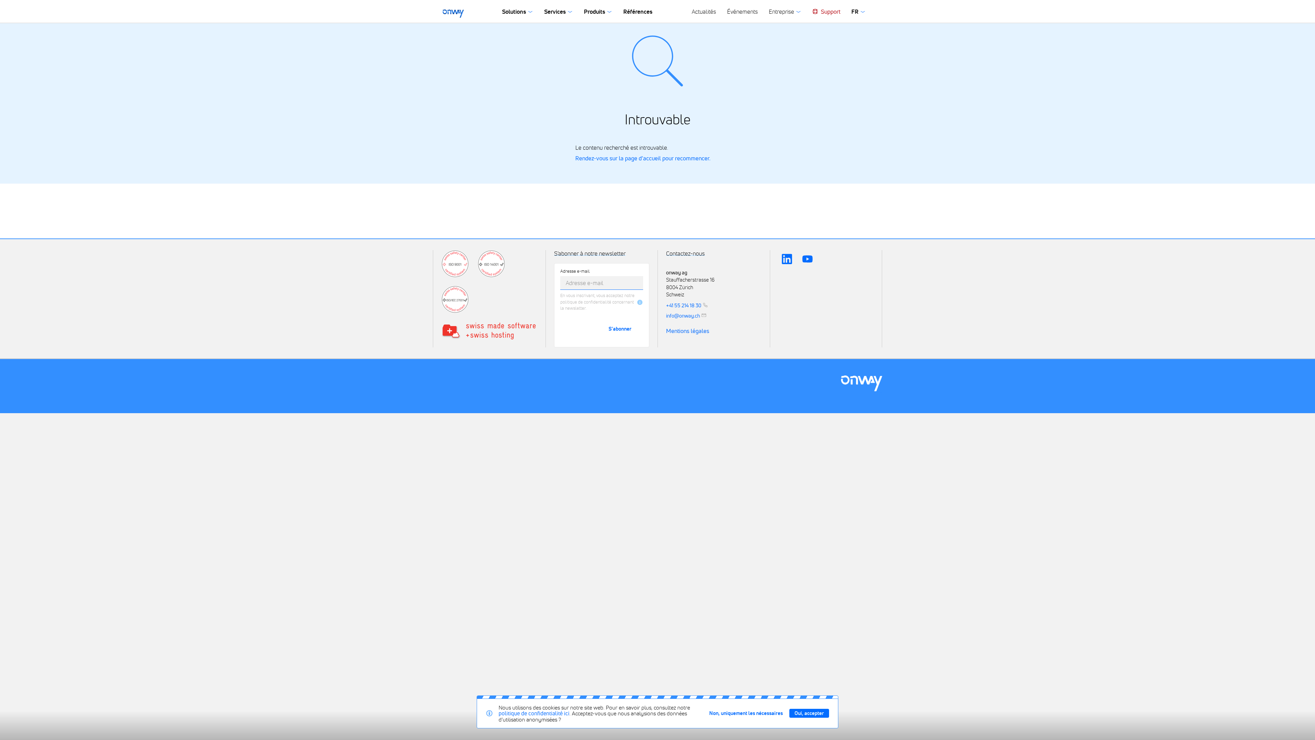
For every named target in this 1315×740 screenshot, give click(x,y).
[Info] (640, 302)
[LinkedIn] (787, 259)
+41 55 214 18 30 (683, 305)
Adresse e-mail (575, 271)
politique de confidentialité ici (534, 713)
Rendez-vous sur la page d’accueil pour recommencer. (643, 158)
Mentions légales (687, 331)
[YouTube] (807, 259)
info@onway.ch (683, 315)
